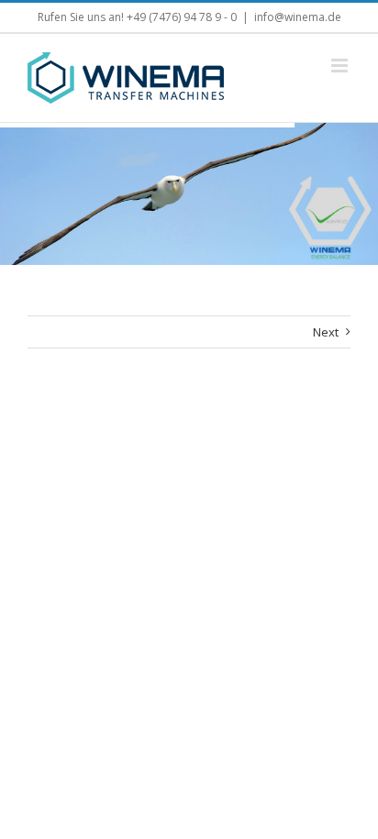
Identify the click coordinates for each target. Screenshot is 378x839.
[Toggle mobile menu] (340, 65)
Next (326, 332)
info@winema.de (297, 17)
